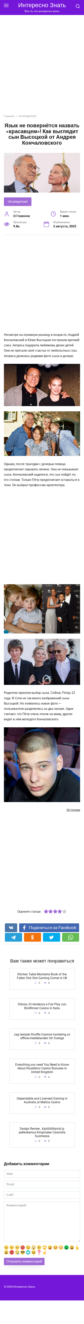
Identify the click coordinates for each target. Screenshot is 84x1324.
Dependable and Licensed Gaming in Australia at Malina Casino (42, 1100)
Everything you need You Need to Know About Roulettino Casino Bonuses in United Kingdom (42, 1068)
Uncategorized (18, 201)
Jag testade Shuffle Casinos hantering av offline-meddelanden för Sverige (42, 1036)
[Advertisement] (42, 67)
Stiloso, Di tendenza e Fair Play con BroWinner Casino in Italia (42, 1006)
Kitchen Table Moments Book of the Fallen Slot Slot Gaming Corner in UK (42, 976)
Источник (73, 810)
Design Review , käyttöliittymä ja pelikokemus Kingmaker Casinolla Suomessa (42, 1132)
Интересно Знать (42, 5)
